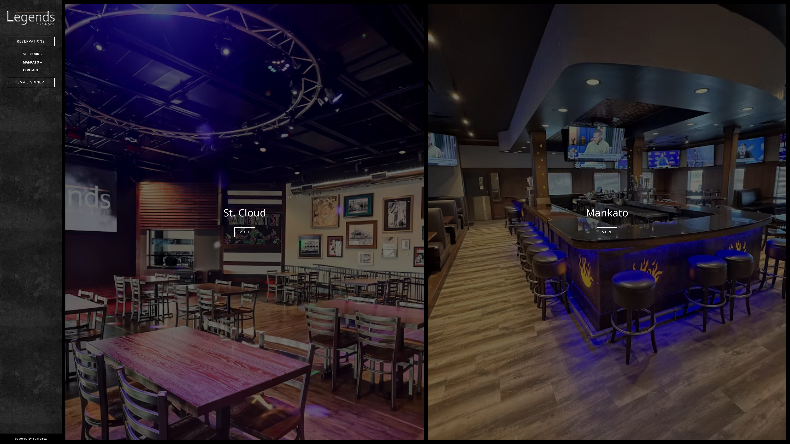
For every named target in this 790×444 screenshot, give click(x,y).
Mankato (31, 62)
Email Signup (30, 82)
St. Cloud (31, 54)
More (244, 232)
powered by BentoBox (38, 438)
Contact (31, 70)
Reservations (31, 41)
